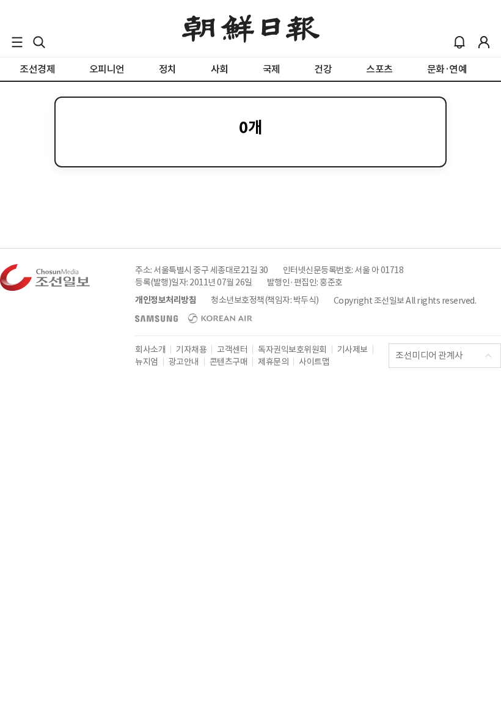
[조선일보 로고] (251, 29)
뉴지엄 (146, 361)
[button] (17, 42)
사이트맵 (314, 361)
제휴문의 (273, 361)
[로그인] (484, 42)
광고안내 (184, 361)
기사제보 (352, 349)
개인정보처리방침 (165, 300)
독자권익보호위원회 (292, 349)
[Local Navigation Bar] (17, 42)
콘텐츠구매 (229, 361)
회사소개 (150, 349)
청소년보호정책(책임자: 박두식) (265, 300)
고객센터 (232, 349)
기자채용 (191, 349)
